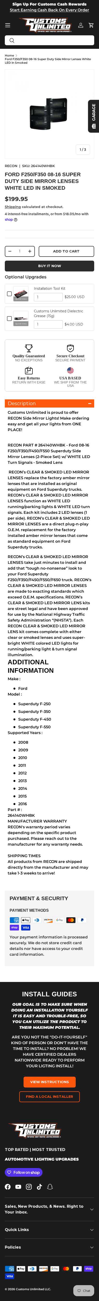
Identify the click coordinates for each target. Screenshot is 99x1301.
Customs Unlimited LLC (33, 1289)
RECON (11, 166)
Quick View (21, 299)
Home (9, 55)
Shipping (13, 207)
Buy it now (49, 266)
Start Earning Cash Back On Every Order (49, 10)
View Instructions (49, 1082)
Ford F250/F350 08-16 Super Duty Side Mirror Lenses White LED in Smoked (48, 60)
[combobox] (49, 40)
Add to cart (66, 251)
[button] (91, 25)
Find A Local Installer (49, 1096)
